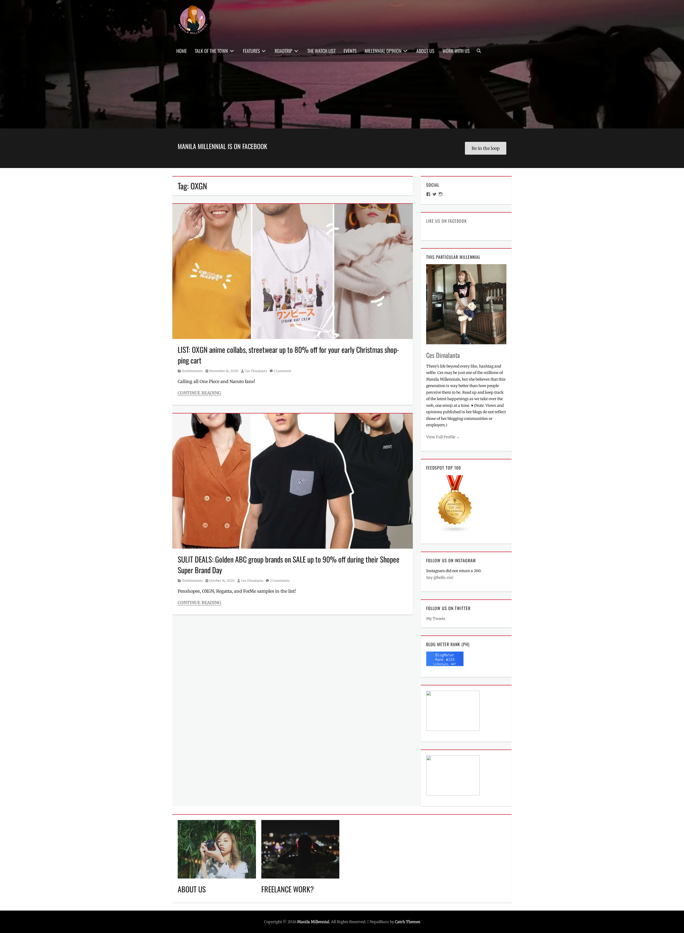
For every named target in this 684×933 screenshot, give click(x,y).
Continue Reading (199, 393)
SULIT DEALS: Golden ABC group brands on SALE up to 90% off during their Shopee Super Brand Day (288, 564)
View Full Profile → (443, 437)
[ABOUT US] (217, 849)
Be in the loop (486, 148)
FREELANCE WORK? (287, 889)
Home (181, 50)
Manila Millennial (313, 921)
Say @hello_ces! (439, 577)
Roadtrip (283, 50)
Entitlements (192, 371)
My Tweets (435, 618)
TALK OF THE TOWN (211, 50)
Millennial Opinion (383, 50)
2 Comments (280, 581)
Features (251, 50)
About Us (425, 50)
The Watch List (321, 50)
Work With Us (456, 50)
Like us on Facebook (446, 221)
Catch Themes (407, 921)
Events (350, 50)
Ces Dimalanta (256, 371)
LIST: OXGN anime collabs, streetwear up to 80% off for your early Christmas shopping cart (288, 354)
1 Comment (282, 371)
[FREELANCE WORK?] (300, 849)
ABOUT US (192, 889)
